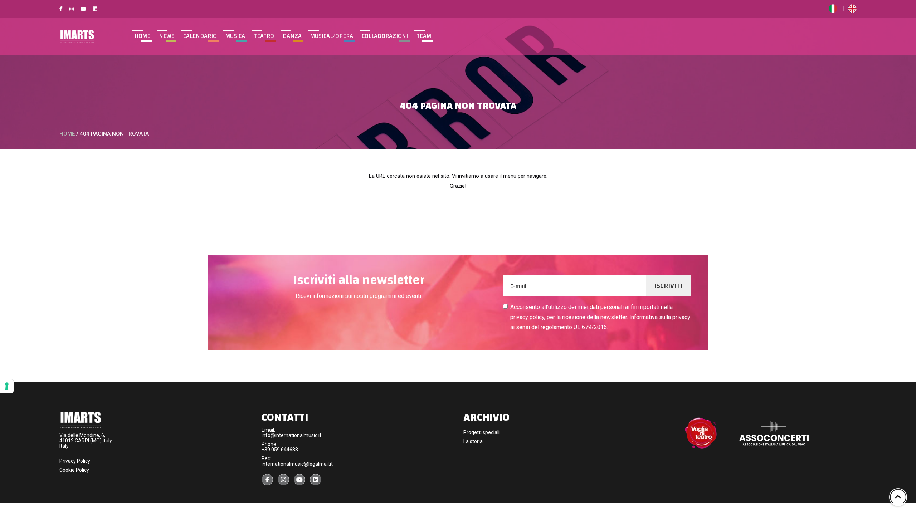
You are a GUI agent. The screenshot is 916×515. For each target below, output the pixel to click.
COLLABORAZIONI (385, 36)
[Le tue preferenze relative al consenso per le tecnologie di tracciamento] (7, 386)
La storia (473, 441)
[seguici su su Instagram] (283, 479)
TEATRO (264, 36)
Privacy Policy (74, 461)
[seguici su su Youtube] (299, 479)
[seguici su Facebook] (267, 479)
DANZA (292, 36)
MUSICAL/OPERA (331, 36)
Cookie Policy (74, 470)
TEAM (423, 36)
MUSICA (235, 36)
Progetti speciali (481, 432)
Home (142, 36)
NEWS (167, 36)
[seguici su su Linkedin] (315, 479)
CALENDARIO (200, 36)
